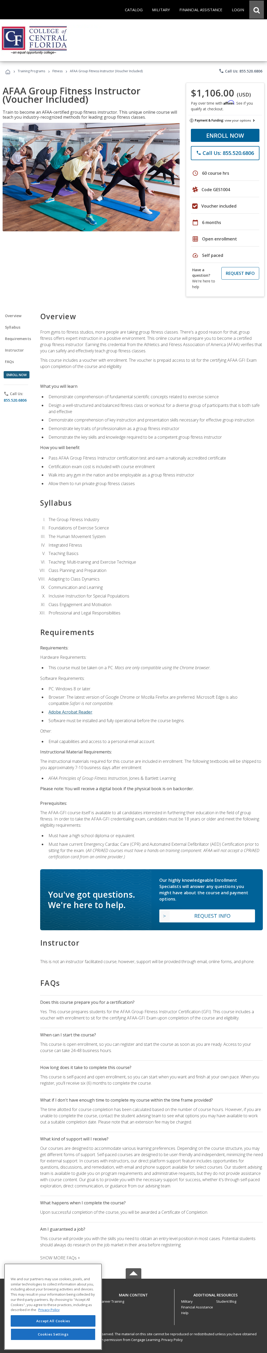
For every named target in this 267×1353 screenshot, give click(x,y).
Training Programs (31, 71)
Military (187, 1301)
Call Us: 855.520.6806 (240, 71)
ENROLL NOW (225, 135)
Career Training (112, 1301)
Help (185, 1312)
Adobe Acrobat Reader (70, 712)
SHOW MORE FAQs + (60, 1258)
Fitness (57, 71)
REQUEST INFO (240, 273)
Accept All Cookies (53, 1321)
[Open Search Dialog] (256, 10)
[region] (53, 1307)
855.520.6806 (15, 400)
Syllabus (12, 327)
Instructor (14, 350)
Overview (13, 315)
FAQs (9, 361)
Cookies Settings (53, 1334)
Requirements (18, 338)
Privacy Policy (172, 1339)
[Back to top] (133, 1293)
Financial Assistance (197, 1307)
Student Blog (226, 1301)
